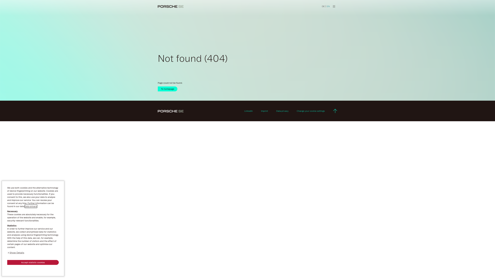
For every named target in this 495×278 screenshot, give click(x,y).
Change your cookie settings (311, 111)
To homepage (167, 89)
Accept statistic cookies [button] (33, 262)
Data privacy (31, 206)
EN (328, 6)
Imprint (264, 111)
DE (323, 6)
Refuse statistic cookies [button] (33, 270)
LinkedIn (248, 111)
